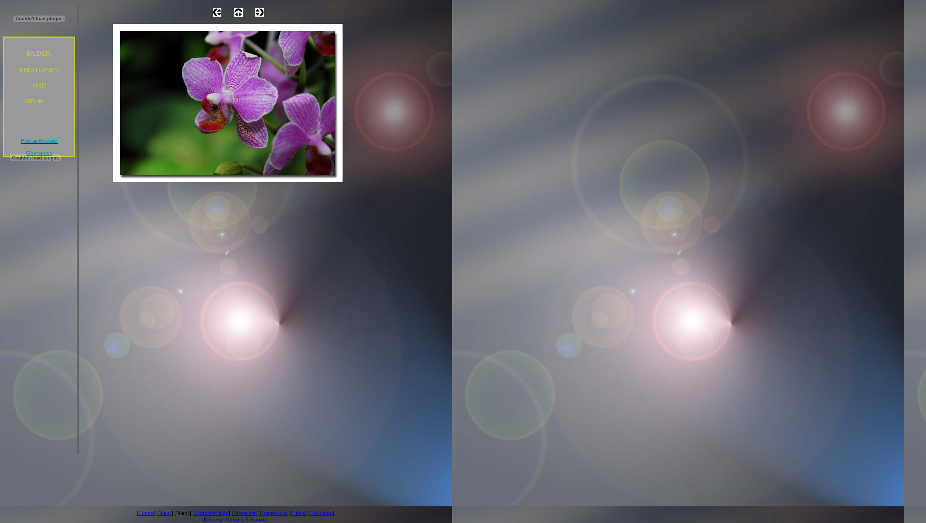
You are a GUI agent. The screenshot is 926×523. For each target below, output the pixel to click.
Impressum (274, 513)
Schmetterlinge (211, 513)
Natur (164, 513)
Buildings (321, 513)
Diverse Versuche (226, 519)
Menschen (245, 513)
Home (146, 513)
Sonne (258, 519)
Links (298, 513)
